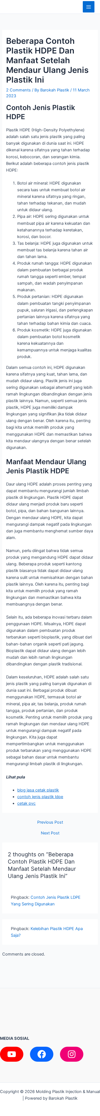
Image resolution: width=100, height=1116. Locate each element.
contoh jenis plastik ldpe (40, 796)
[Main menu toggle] (88, 7)
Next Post (50, 833)
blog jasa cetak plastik (38, 790)
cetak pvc (26, 803)
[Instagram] (71, 1054)
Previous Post (50, 822)
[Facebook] (41, 1054)
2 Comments (18, 90)
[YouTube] (11, 1054)
